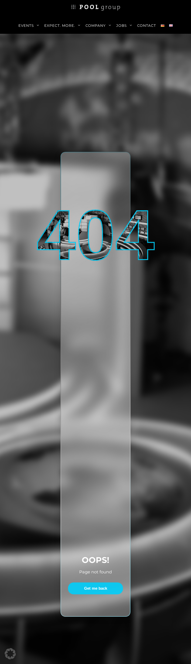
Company (95, 25)
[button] (10, 653)
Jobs (121, 25)
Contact (146, 25)
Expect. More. (59, 25)
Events (26, 25)
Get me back (95, 588)
